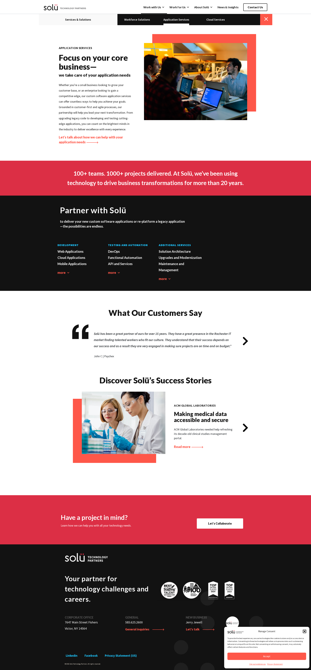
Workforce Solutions (137, 19)
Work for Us (177, 7)
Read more (182, 447)
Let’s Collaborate (220, 523)
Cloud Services (215, 19)
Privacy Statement (275, 664)
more (62, 272)
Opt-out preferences (257, 664)
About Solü (201, 7)
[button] (304, 631)
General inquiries (137, 629)
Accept (266, 656)
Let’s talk (193, 629)
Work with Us (152, 7)
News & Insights (228, 7)
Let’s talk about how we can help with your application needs (91, 139)
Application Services (176, 19)
